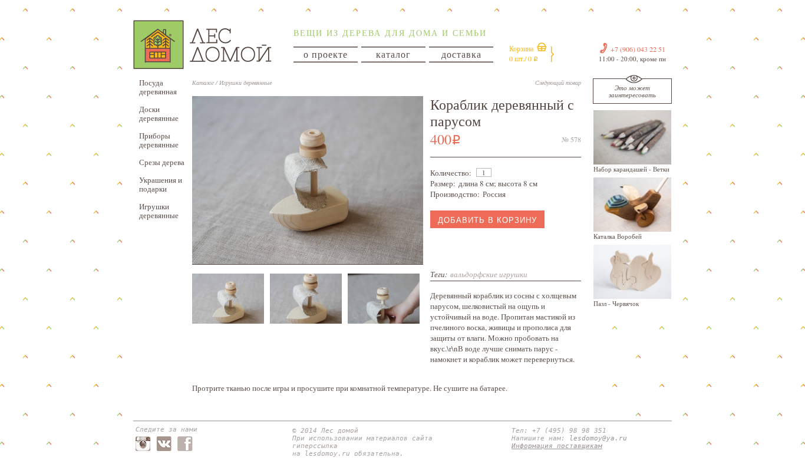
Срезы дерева (161, 162)
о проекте (325, 54)
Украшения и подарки (160, 184)
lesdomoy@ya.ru (598, 438)
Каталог (203, 82)
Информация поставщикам (557, 446)
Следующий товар (558, 82)
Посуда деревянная (158, 87)
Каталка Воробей (617, 236)
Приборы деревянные (159, 140)
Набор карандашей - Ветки (631, 168)
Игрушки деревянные (159, 211)
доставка (461, 54)
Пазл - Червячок (616, 303)
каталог (393, 54)
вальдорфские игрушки (488, 274)
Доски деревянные (159, 113)
